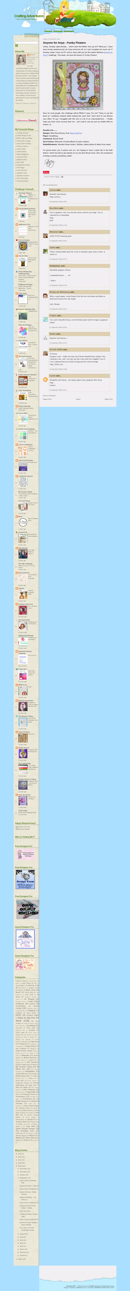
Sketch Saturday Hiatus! (25, 408)
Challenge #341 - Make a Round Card (33, 244)
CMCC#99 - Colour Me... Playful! (32, 673)
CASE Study (22, 811)
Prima (17, 1094)
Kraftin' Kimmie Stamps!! (27, 375)
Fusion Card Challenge (26, 429)
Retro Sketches (24, 573)
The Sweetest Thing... (26, 716)
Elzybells (32, 1030)
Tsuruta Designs (22, 181)
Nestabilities (30, 1071)
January (22, 1255)
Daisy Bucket (31, 1013)
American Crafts (33, 985)
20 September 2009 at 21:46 (58, 225)
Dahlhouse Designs (25, 284)
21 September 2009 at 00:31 (58, 241)
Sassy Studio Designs (31, 1106)
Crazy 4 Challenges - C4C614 (32, 448)
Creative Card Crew (25, 604)
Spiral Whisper (31, 1117)
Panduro (34, 1073)
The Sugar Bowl (24, 620)
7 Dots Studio (32, 981)
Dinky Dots (33, 1023)
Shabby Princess (27, 1110)
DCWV (18, 1015)
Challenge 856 (32, 311)
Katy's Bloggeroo (23, 154)
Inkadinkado (19, 1046)
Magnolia (25, 1055)
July (21, 1237)
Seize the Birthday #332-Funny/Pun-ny (32, 328)
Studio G (19, 1126)
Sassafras (19, 1106)
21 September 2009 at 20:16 (58, 309)
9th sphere (111, 1287)
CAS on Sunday (24, 240)
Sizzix (24, 1112)
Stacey (32, 54)
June (21, 1240)
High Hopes (35, 1042)
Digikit (26, 1023)
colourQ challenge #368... (31, 592)
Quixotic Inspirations (25, 701)
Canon (18, 999)
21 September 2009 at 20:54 (58, 327)
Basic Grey (30, 990)
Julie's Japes (21, 149)
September (23, 1178)
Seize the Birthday (25, 325)
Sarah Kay (32, 1103)
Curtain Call (22, 532)
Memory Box (20, 1062)
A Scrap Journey (22, 133)
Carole (52, 376)
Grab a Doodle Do (30, 1037)
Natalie (53, 334)
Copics (32, 1004)
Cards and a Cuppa (24, 141)
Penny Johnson (32, 1080)
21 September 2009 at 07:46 (58, 285)
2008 (20, 1259)
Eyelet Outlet (20, 1032)
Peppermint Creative (22, 1083)
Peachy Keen (20, 1078)
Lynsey (53, 190)
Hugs (29, 687)
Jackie (52, 247)
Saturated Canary (24, 1108)
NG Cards (20, 162)
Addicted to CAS (24, 224)
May (21, 1243)
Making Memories (30, 1058)
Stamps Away (35, 1122)
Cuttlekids (19, 1013)
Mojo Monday (23, 548)
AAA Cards (22, 293)
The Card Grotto (22, 178)
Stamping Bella (21, 1122)
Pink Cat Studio (22, 1087)
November (23, 1172)
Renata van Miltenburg (60, 292)
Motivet (35, 1064)
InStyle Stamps (30, 1046)
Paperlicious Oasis (23, 165)
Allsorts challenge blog (26, 309)
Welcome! (54, 232)
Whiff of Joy (22, 685)
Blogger (58, 30)
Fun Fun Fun (32, 655)
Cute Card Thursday (25, 460)
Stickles (20, 1124)
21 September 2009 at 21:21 (58, 343)
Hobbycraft (23, 1044)
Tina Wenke (29, 1133)
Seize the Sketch (24, 795)
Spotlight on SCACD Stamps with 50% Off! (33, 704)
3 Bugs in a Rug (21, 981)
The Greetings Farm (25, 1131)
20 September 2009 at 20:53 (58, 201)
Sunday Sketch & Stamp (27, 779)
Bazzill (18, 992)
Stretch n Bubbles (31, 1124)
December (23, 1169)
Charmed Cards (20, 1001)
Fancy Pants (32, 1032)
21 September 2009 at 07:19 (58, 259)
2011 (20, 1160)
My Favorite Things (25, 492)
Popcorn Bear (20, 1092)
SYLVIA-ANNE (56, 349)
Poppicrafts (30, 1092)
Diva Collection (20, 1025)
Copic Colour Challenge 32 (29, 1189)
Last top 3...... (32, 734)
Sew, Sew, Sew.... (25, 1211)
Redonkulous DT (29, 1099)
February (23, 1252)
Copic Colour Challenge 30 (29, 1219)
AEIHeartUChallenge (25, 636)
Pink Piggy (20, 168)
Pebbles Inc (32, 1078)
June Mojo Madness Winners (31, 552)
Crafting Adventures (29, 16)
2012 (20, 1157)
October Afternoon (22, 1074)
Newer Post (47, 399)
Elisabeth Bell (20, 1030)
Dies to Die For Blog (24, 144)
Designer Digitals (33, 1015)
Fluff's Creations (22, 146)
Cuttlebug (31, 1010)
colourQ (21, 588)
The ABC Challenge (25, 564)
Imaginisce (34, 1044)
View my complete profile (26, 103)
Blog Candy (29, 994)
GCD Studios (27, 1035)
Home (48, 30)
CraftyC (53, 315)
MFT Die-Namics (33, 1062)
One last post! (32, 462)
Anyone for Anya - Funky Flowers (64, 42)
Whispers (26, 1140)
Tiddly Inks (19, 1133)
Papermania (21, 1076)
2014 (20, 1154)
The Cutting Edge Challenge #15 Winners (33, 767)
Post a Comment (49, 396)
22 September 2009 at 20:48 (58, 369)
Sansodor (19, 1103)
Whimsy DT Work (23, 1138)
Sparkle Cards (22, 173)
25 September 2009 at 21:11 (58, 390)
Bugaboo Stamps (30, 997)
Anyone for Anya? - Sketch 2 (29, 1186)
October (22, 1175)
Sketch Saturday (24, 406)
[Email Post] (61, 177)
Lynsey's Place (22, 157)
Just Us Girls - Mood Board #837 (32, 259)
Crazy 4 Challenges (25, 445)
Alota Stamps (26, 983)
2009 (20, 1166)
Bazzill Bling (29, 992)
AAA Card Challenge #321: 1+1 (33, 297)
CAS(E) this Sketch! (25, 476)
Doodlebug (31, 1026)
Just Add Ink (22, 341)
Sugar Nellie (30, 1126)
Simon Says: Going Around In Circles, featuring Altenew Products (27, 277)
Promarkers (20, 1096)
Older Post (109, 399)
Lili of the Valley (28, 1053)
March (22, 1249)
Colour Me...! (22, 669)
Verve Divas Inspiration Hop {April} (32, 720)
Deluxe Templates (88, 1287)
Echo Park (31, 1028)
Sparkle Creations (23, 176)
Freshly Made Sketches (26, 209)
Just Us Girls (23, 256)
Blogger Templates (69, 1287)
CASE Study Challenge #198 (27, 812)
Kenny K (33, 1048)
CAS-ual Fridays (24, 501)
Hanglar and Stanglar (23, 1039)
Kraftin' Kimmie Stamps (24, 1051)
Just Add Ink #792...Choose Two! (32, 344)
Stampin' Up (31, 1119)
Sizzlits (30, 1112)
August (22, 1234)
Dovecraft (19, 1028)
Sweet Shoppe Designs (25, 1129)
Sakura (34, 1101)
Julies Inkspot (21, 152)
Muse (20, 516)
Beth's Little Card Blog (24, 138)
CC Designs (29, 999)
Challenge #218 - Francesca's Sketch (33, 783)
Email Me (69, 30)
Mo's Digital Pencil (24, 1064)
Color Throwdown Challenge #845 (33, 394)
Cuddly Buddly (20, 1010)
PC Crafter (33, 1076)
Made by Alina (22, 160)
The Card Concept (24, 356)
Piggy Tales (33, 1085)
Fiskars (18, 1035)
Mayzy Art (32, 1060)
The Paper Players (25, 193)
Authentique (22, 988)
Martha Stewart (20, 1060)
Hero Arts (25, 1041)
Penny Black (20, 1080)
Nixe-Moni (54, 208)
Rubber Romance (22, 1101)
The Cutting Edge (24, 763)
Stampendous (20, 1119)
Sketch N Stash (24, 732)
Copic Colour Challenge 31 (29, 1203)
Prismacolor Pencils (29, 1094)
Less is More (23, 413)
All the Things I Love (24, 135)
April (21, 1246)
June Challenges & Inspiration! (32, 378)
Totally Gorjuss (23, 748)
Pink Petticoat (29, 1090)
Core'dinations (21, 1006)
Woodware (36, 1140)
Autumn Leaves (34, 988)
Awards (20, 990)
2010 (20, 1163)
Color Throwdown (24, 390)
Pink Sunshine (22, 170)
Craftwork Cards (32, 1008)
